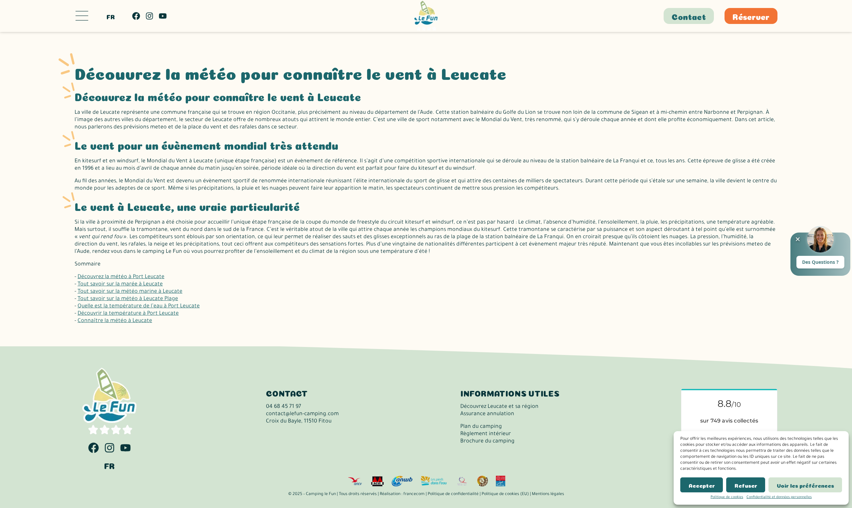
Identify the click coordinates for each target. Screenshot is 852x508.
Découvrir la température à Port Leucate (128, 314)
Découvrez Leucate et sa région (499, 407)
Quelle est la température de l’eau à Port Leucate (139, 306)
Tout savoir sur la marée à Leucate (120, 284)
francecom (414, 494)
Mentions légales (548, 494)
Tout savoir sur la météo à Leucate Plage (128, 299)
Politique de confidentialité (453, 494)
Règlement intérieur (485, 434)
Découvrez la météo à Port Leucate (121, 277)
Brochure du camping (487, 441)
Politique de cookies (727, 497)
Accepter (702, 485)
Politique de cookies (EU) (505, 494)
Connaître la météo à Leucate (115, 321)
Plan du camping (481, 427)
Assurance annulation (487, 414)
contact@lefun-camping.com (302, 414)
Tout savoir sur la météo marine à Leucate (130, 292)
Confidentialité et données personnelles (779, 497)
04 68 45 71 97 (283, 407)
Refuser (746, 485)
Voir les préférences (805, 485)
